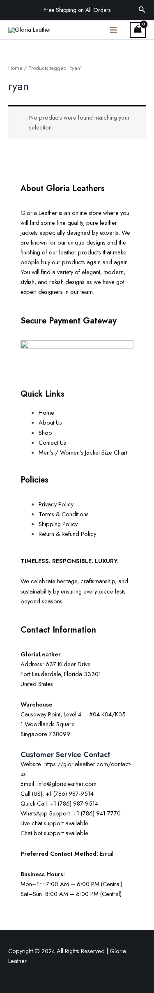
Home (15, 68)
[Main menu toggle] (113, 30)
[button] (142, 10)
